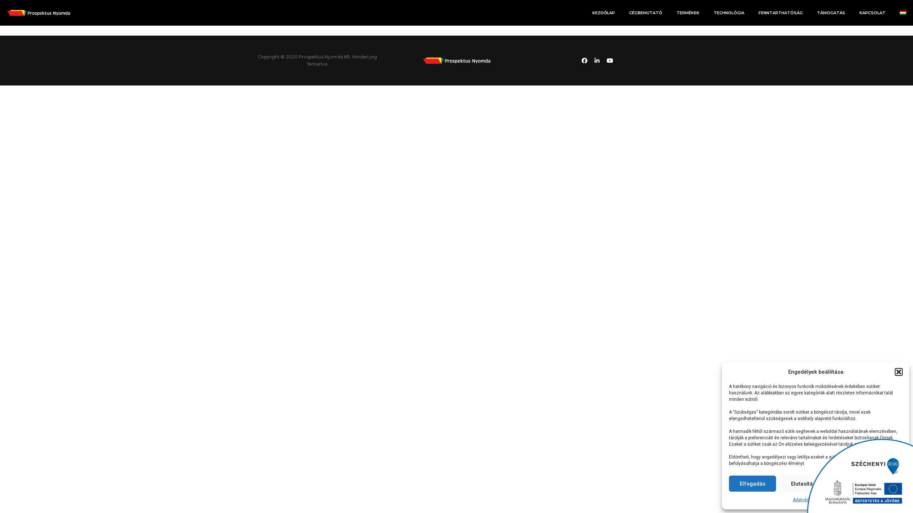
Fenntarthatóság (781, 12)
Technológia (729, 12)
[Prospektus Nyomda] (38, 12)
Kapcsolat (873, 12)
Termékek (688, 12)
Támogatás (831, 12)
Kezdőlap (603, 12)
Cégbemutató (645, 12)
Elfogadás (752, 484)
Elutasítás (803, 484)
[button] (898, 371)
